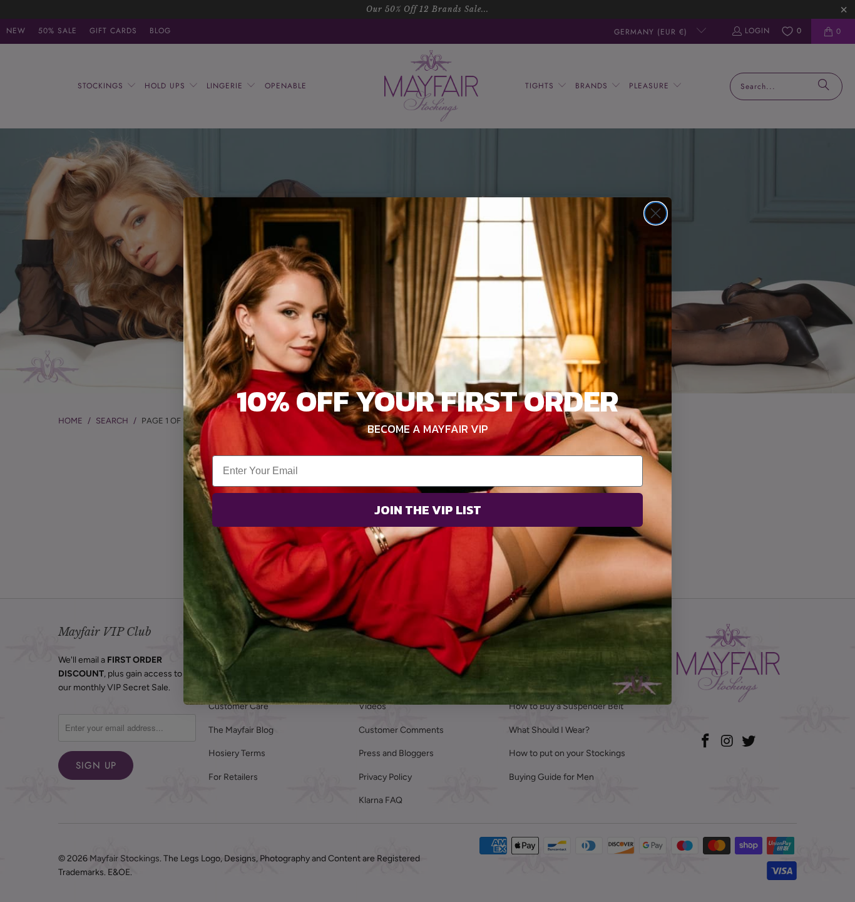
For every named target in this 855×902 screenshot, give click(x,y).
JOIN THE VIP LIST (427, 509)
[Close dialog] (656, 213)
